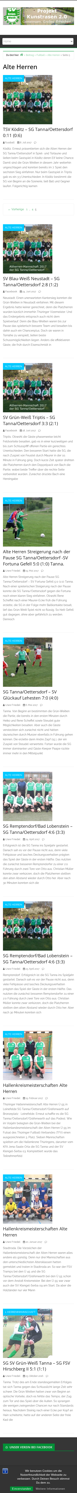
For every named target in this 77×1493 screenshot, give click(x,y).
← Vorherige (16, 209)
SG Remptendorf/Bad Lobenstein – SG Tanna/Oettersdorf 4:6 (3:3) (37, 829)
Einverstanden (21, 1488)
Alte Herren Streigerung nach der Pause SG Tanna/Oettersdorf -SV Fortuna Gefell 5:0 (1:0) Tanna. (36, 558)
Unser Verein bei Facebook (30, 1447)
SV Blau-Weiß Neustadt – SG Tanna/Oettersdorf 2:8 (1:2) (31, 281)
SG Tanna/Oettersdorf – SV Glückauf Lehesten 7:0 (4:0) (30, 695)
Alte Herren (13, 78)
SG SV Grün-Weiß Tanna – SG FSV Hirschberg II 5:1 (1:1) (36, 1366)
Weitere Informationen (50, 1488)
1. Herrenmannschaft (20, 1311)
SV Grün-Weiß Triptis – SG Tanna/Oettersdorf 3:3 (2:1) (30, 420)
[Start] (21, 54)
